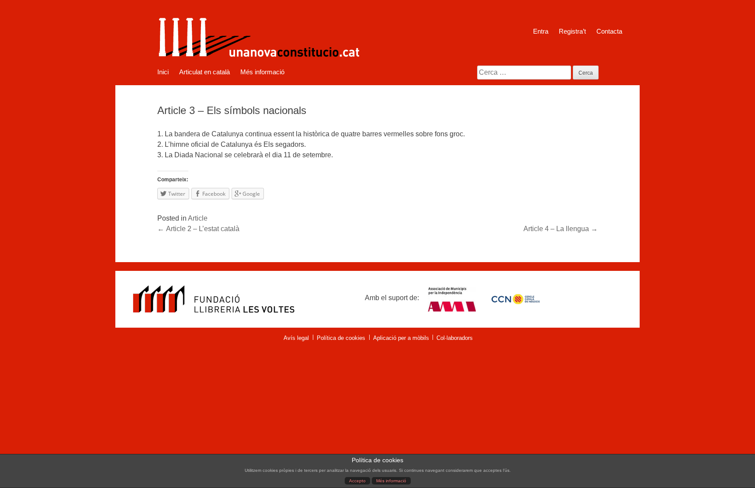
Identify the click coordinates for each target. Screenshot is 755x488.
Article (198, 218)
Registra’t (572, 31)
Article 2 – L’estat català (198, 228)
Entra (540, 31)
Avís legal (296, 338)
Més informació (391, 480)
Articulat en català (204, 72)
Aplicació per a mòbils (401, 338)
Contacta (609, 31)
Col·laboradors (454, 338)
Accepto (357, 480)
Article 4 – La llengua (560, 228)
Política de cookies (341, 338)
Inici (163, 72)
